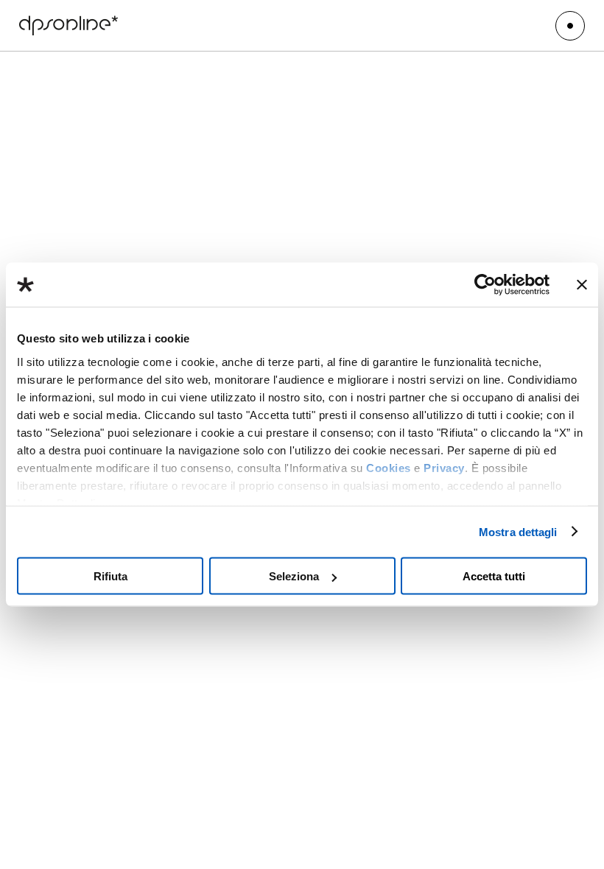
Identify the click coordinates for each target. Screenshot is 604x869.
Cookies (388, 467)
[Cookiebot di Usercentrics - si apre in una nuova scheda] (485, 285)
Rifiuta (110, 576)
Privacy (444, 467)
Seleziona (294, 576)
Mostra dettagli (518, 531)
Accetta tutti (494, 576)
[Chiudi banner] (582, 285)
